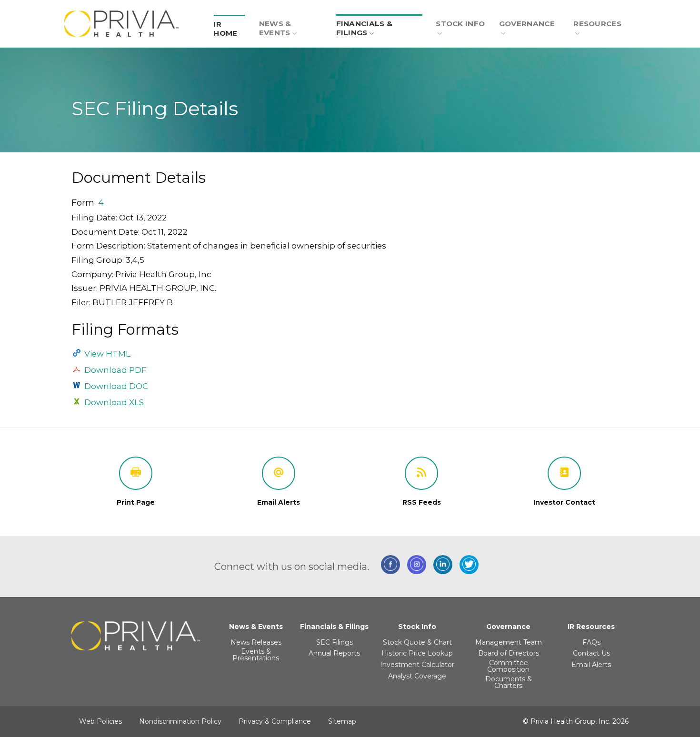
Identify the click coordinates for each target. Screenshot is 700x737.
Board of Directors (508, 653)
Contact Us (591, 653)
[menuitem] (229, 23)
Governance (527, 23)
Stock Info (460, 23)
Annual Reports (334, 653)
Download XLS (114, 402)
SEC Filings (334, 642)
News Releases (255, 642)
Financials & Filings (364, 28)
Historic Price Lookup (417, 653)
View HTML (107, 354)
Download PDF (115, 370)
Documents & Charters (508, 682)
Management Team (508, 642)
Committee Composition (508, 666)
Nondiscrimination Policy (180, 721)
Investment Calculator (417, 664)
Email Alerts (591, 664)
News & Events (275, 28)
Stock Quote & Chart (417, 642)
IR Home (225, 29)
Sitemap (342, 721)
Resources (597, 23)
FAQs (591, 642)
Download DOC (116, 386)
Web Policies (100, 721)
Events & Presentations (255, 654)
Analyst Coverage (417, 676)
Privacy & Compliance (275, 721)
